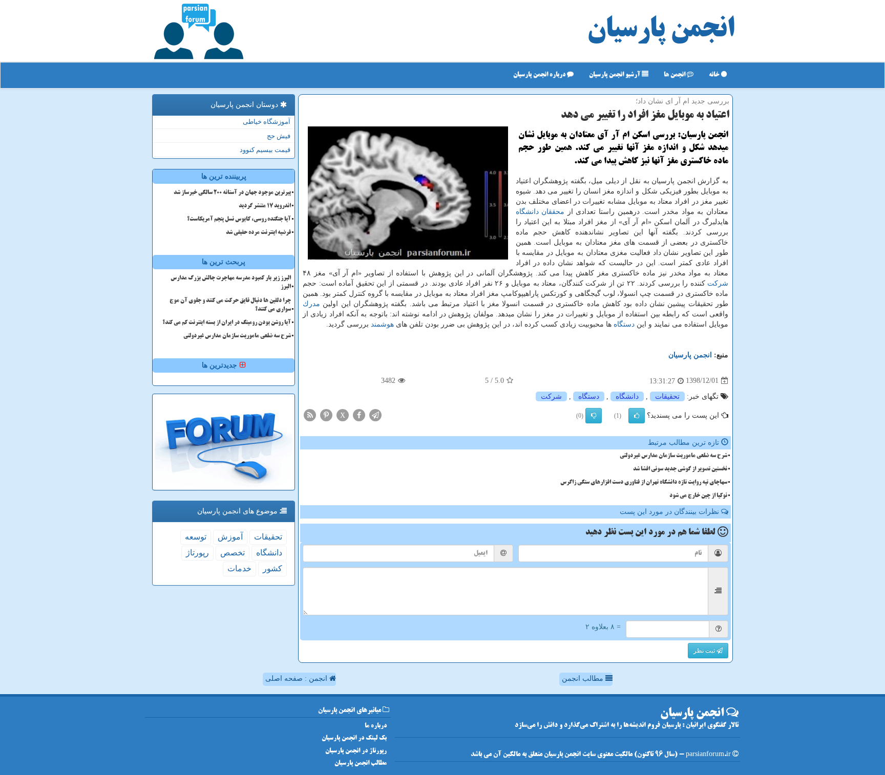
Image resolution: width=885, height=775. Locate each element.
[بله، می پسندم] (636, 415)
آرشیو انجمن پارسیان (615, 75)
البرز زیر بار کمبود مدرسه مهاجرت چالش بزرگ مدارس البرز (231, 282)
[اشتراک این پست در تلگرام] (375, 414)
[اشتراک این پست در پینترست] (326, 414)
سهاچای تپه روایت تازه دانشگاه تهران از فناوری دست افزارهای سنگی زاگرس (643, 483)
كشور (272, 568)
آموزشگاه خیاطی (266, 121)
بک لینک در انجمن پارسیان (354, 738)
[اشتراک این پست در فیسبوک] (359, 414)
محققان (552, 212)
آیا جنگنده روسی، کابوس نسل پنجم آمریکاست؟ (239, 220)
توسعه (195, 536)
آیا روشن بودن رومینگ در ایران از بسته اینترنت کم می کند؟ (226, 323)
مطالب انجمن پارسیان (360, 763)
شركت (717, 283)
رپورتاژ (197, 552)
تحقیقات (667, 396)
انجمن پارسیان (660, 30)
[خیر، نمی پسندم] (593, 415)
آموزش (230, 536)
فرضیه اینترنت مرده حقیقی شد (258, 233)
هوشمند (382, 324)
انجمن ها (675, 75)
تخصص (232, 552)
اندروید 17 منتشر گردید (265, 206)
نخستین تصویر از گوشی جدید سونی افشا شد (680, 469)
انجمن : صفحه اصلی (297, 678)
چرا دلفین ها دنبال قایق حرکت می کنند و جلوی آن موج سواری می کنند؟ (230, 305)
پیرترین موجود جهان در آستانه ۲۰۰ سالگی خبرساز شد (232, 193)
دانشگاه (527, 212)
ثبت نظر (705, 650)
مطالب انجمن (583, 678)
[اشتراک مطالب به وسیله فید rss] (310, 414)
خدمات (239, 568)
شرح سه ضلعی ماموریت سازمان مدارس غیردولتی (673, 456)
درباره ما (376, 726)
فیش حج (278, 136)
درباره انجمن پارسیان (540, 75)
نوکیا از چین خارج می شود (698, 496)
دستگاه (624, 324)
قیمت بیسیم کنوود (265, 150)
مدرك (311, 304)
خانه (715, 75)
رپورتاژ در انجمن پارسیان (356, 751)
